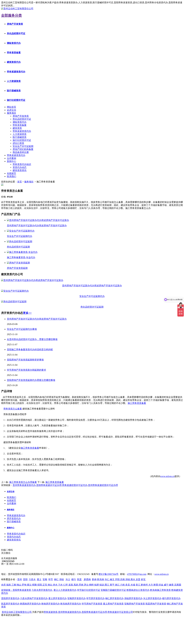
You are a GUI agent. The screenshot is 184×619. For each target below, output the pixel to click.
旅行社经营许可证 (16, 100)
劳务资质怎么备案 (12, 408)
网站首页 (11, 107)
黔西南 (87, 579)
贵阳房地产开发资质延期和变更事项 (25, 359)
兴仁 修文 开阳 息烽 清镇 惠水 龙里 (122, 579)
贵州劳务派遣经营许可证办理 (103, 485)
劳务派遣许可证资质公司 (120, 612)
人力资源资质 (14, 81)
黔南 (94, 579)
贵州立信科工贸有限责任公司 (17, 612)
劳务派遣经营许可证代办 (74, 485)
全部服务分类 (11, 15)
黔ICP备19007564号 (108, 574)
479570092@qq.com (136, 574)
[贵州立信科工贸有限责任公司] (17, 8)
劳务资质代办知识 (22, 164)
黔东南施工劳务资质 (160, 590)
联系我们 (11, 176)
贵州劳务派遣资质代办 (24, 485)
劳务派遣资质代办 (16, 71)
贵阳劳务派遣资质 (16, 590)
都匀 (73, 579)
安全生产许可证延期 (23, 146)
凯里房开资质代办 (10, 603)
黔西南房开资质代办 (30, 603)
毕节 (50, 579)
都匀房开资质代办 (171, 598)
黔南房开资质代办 (50, 603)
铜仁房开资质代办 (114, 598)
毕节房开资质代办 (95, 598)
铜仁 (56, 579)
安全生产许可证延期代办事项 (22, 329)
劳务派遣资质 (50, 612)
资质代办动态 (19, 167)
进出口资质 (18, 143)
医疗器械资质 (14, 90)
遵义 (39, 579)
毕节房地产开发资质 (92, 603)
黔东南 (100, 579)
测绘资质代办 (14, 43)
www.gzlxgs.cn (167, 476)
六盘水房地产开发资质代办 (34, 598)
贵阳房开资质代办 (10, 598)
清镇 (61, 579)
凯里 (79, 579)
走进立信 (11, 110)
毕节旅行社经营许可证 (88, 590)
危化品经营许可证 (16, 33)
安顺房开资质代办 (76, 598)
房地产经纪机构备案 (23, 149)
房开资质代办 (14, 518)
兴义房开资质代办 (152, 598)
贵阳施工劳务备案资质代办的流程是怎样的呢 (30, 349)
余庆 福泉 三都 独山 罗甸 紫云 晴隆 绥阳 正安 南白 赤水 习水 (32, 585)
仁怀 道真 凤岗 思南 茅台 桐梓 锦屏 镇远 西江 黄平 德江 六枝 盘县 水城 (99, 585)
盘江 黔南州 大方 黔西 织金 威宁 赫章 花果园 (158, 585)
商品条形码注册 (21, 152)
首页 (19, 181)
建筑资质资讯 (19, 170)
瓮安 (143, 579)
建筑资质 (17, 128)
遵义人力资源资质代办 (64, 590)
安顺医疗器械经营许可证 (113, 590)
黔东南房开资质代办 (70, 603)
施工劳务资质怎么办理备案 (23, 482)
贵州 (19, 579)
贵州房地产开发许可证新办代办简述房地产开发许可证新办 (37, 319)
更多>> (27, 312)
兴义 (68, 579)
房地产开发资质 (15, 24)
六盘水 (32, 579)
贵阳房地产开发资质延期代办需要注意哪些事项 (31, 380)
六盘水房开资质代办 (42, 590)
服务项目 (11, 113)
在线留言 (11, 173)
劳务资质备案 (14, 52)
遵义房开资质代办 (57, 598)
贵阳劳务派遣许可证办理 (49, 485)
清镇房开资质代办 (133, 598)
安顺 (45, 579)
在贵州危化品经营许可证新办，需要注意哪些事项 (32, 339)
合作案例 (11, 158)
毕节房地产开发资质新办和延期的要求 (26, 370)
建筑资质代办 (14, 62)
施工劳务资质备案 (137, 403)
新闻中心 (11, 161)
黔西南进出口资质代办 (138, 590)
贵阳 (25, 579)
